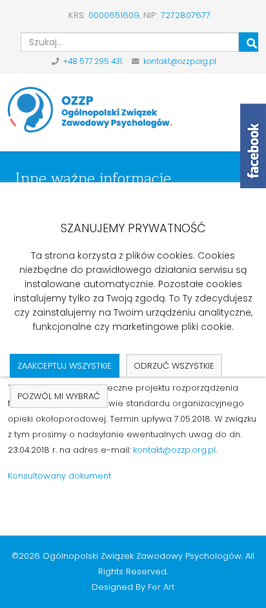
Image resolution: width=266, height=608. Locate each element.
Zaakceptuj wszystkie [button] (64, 366)
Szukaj (248, 42)
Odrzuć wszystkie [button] (174, 366)
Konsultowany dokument (59, 476)
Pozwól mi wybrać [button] (58, 396)
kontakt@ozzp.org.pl (179, 61)
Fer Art (161, 587)
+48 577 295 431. (93, 61)
